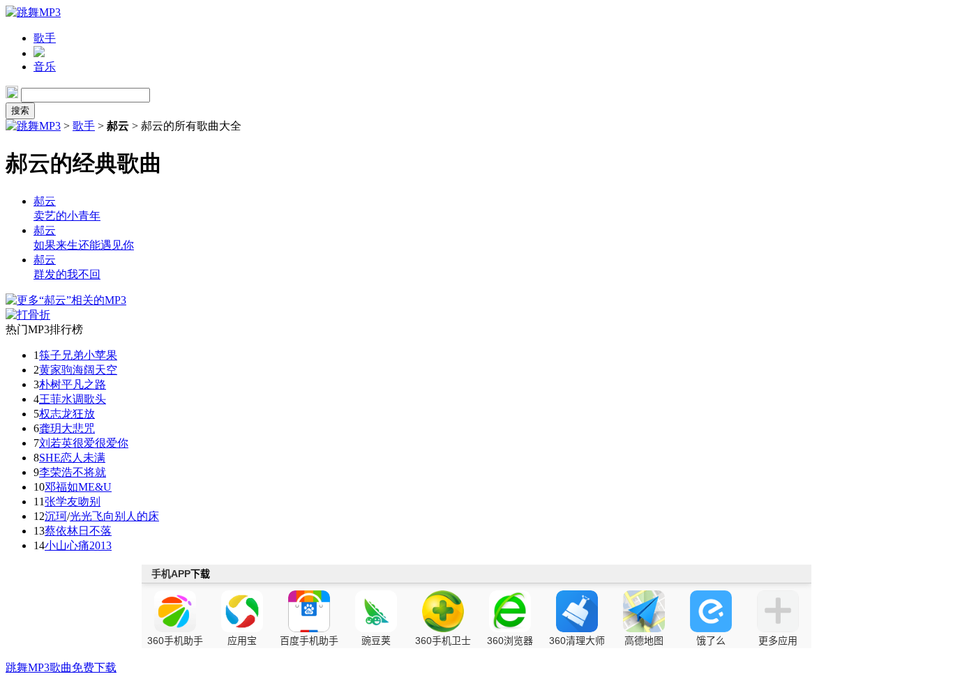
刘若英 (56, 443)
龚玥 (50, 428)
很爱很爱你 (100, 443)
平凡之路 (83, 384)
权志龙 (56, 414)
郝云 (44, 201)
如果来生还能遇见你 (83, 245)
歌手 (44, 38)
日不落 (95, 531)
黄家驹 (56, 370)
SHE (50, 458)
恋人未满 (83, 458)
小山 (56, 545)
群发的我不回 (66, 274)
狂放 (84, 414)
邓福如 (61, 487)
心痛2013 (89, 545)
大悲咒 (78, 428)
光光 (81, 516)
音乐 (44, 66)
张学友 (61, 501)
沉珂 (56, 516)
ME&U (95, 487)
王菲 (50, 399)
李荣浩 (56, 472)
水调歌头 (83, 399)
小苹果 (100, 355)
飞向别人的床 (125, 516)
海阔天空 (95, 370)
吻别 (89, 501)
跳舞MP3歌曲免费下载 (61, 667)
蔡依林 (61, 531)
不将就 (89, 472)
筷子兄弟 (61, 355)
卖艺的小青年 (66, 216)
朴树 (50, 384)
